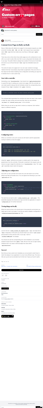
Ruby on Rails (7, 298)
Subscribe (39, 34)
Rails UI (2, 311)
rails (8, 261)
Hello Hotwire (3, 303)
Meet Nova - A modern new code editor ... (9, 266)
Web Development (4, 293)
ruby (6, 261)
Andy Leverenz (8, 40)
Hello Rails (3, 307)
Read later (21, 270)
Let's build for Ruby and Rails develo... (34, 266)
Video (2, 294)
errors (4, 261)
